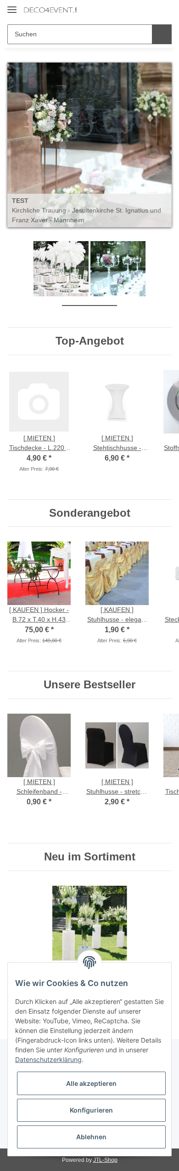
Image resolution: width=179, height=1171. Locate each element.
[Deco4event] (50, 10)
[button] (135, 10)
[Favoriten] (149, 10)
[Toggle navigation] (12, 6)
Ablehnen (91, 1137)
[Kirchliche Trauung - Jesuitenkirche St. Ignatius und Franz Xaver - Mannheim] (89, 145)
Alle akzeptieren (91, 1083)
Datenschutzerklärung (48, 1059)
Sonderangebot (89, 512)
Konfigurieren (91, 1110)
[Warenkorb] (164, 10)
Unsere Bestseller (89, 684)
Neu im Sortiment (89, 856)
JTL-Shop (105, 1159)
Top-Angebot (90, 340)
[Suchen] (162, 34)
